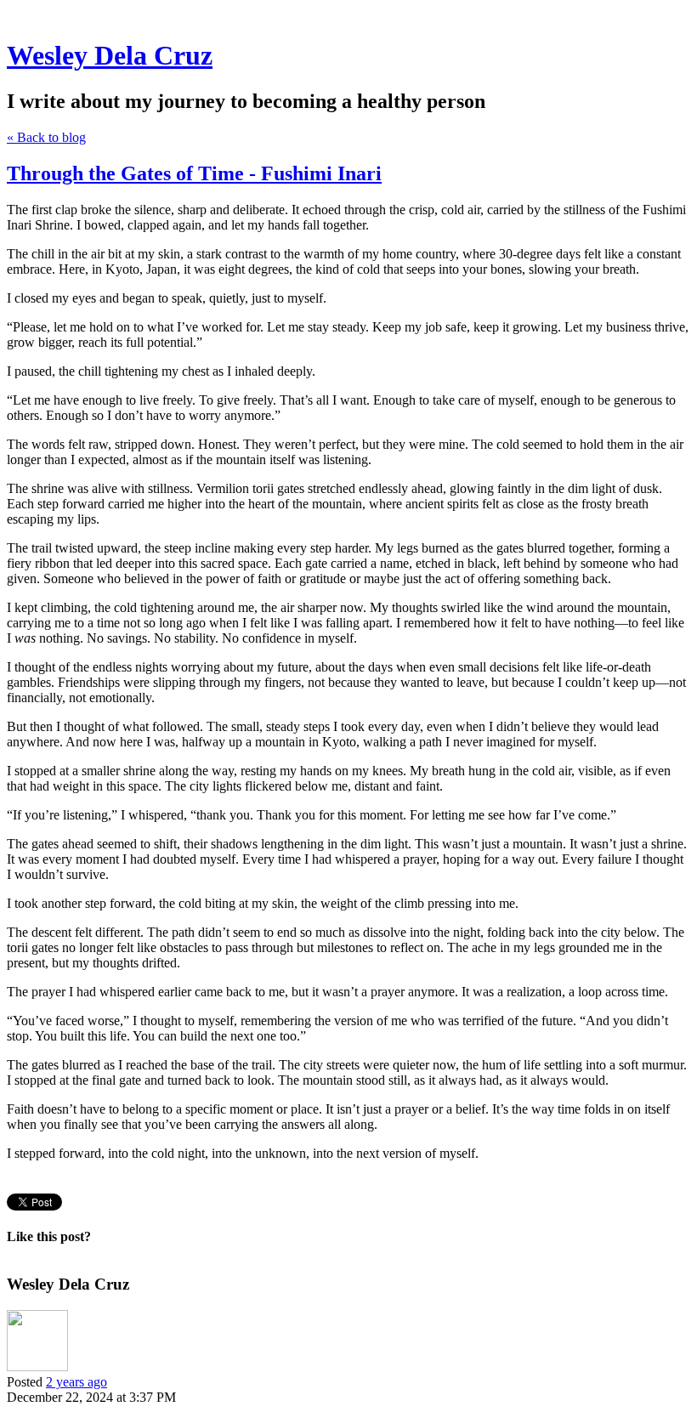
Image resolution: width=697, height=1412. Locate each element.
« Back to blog (46, 137)
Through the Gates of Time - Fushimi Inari (194, 173)
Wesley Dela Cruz (109, 55)
